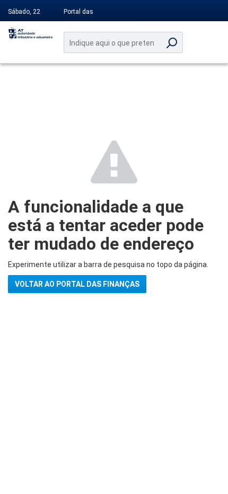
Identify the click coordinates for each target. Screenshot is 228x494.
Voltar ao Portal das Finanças (77, 284)
